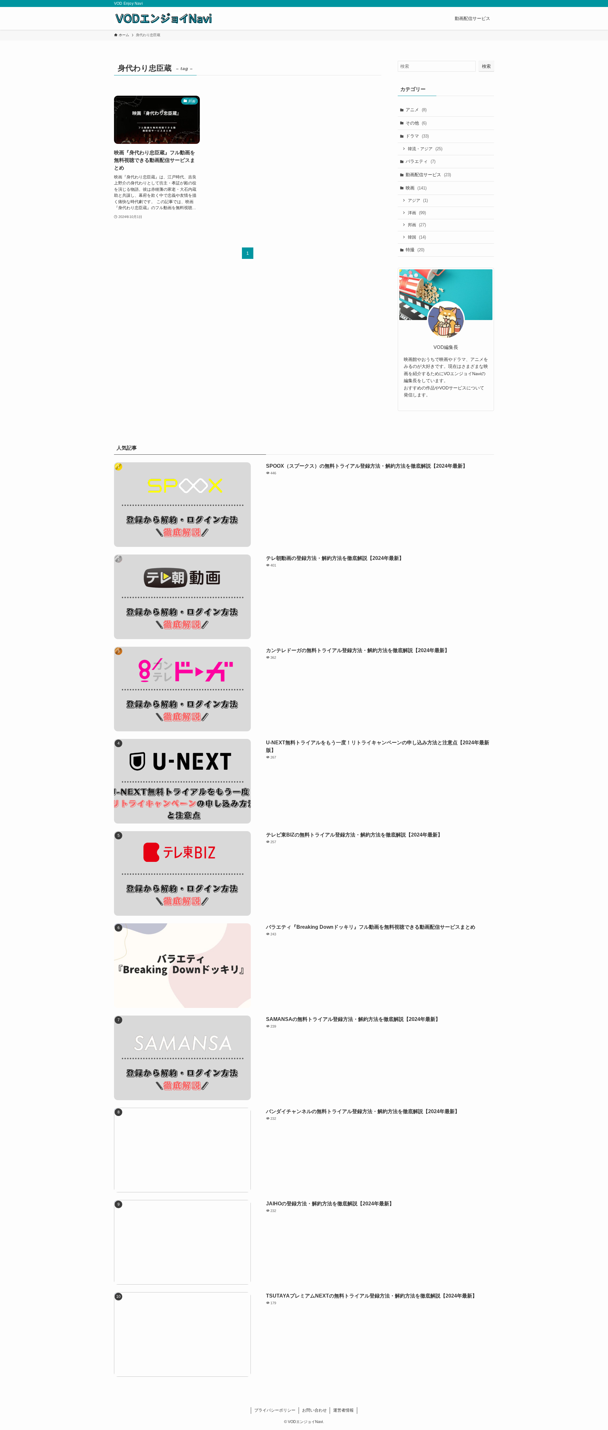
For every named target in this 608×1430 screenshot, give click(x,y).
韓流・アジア (425, 148)
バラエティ (420, 161)
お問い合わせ (314, 1410)
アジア (418, 200)
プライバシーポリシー (274, 1410)
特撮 (415, 249)
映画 (416, 187)
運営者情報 (343, 1410)
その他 (416, 122)
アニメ (416, 109)
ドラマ (417, 135)
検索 (486, 66)
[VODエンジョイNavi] (163, 18)
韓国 (417, 237)
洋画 (417, 212)
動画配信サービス (428, 174)
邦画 (417, 224)
